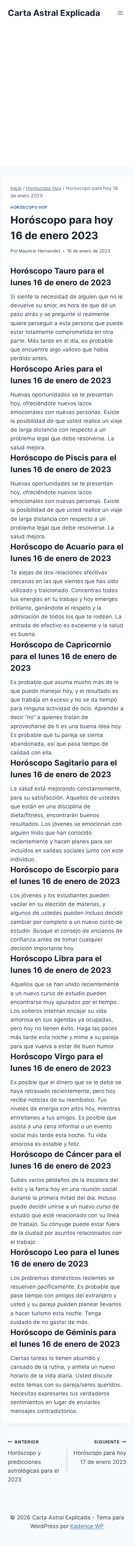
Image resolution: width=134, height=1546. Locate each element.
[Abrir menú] (120, 13)
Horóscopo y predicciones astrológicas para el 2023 (33, 1461)
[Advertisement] (67, 96)
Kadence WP (87, 1526)
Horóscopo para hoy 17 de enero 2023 (100, 1452)
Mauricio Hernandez (39, 250)
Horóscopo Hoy (29, 207)
